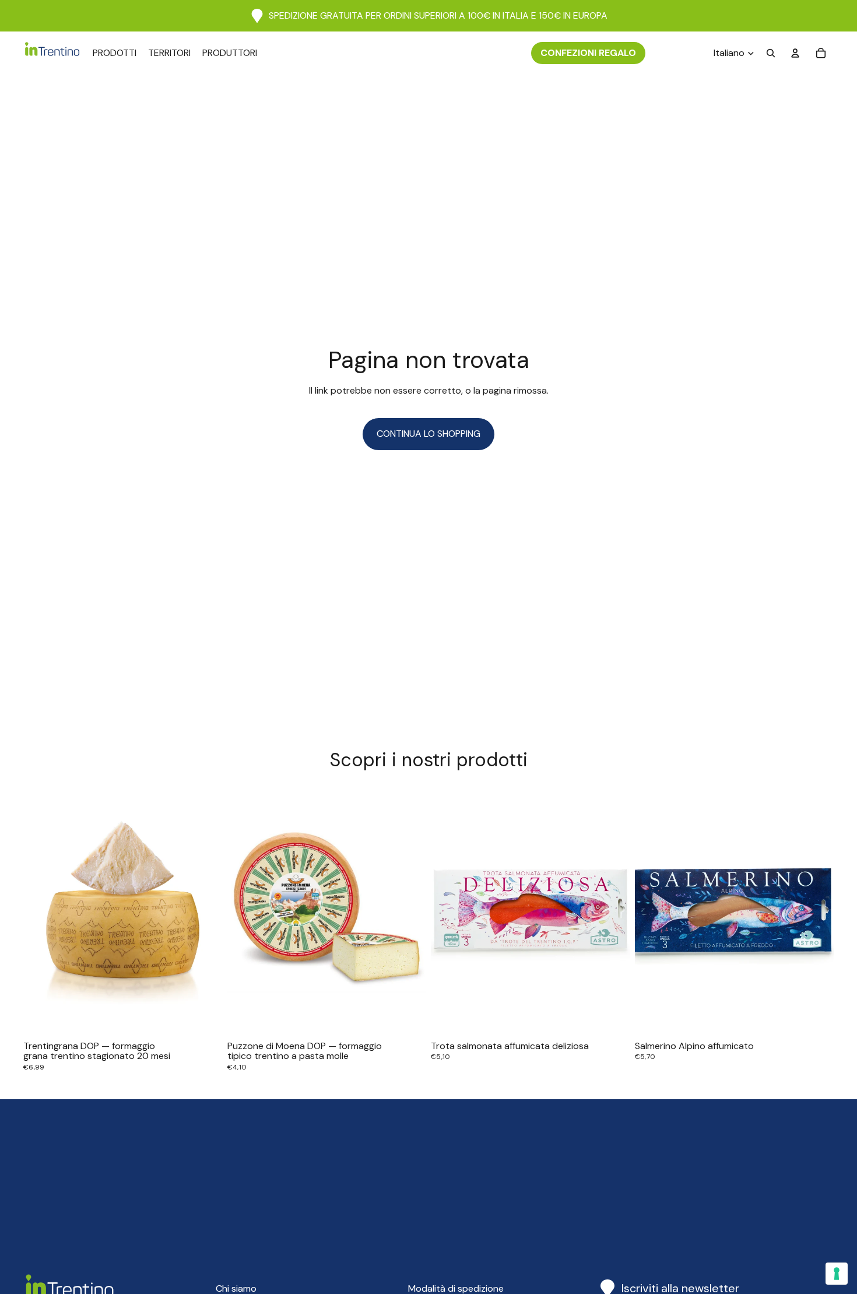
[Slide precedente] (40, 911)
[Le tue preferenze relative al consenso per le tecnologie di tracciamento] (837, 1274)
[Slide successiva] (205, 911)
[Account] (795, 53)
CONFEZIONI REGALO (588, 53)
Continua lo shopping (428, 433)
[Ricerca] (771, 53)
